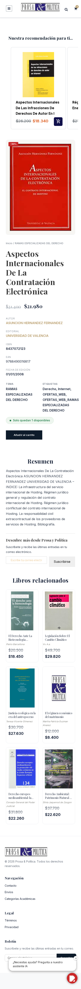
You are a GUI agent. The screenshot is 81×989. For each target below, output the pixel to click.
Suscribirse (62, 562)
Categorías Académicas (20, 898)
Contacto (11, 885)
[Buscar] (67, 9)
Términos (11, 920)
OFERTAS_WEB (54, 394)
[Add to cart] (58, 121)
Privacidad (11, 927)
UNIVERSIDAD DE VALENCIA (27, 336)
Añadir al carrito (24, 434)
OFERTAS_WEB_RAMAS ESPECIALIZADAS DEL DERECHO (61, 405)
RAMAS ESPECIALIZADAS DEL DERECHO (39, 243)
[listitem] (38, 88)
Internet (64, 389)
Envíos (9, 892)
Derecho (49, 389)
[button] (7, 88)
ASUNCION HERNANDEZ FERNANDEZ (34, 323)
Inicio (9, 243)
